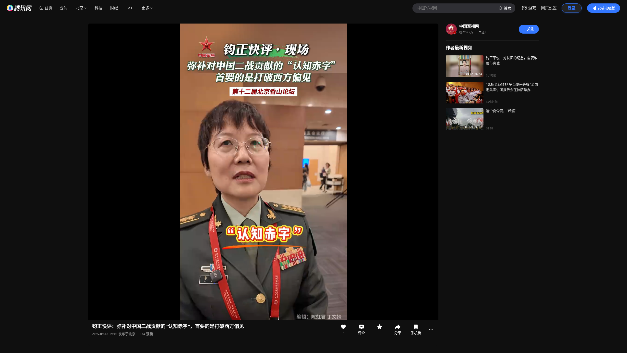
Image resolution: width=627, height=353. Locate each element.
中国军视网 (469, 26)
